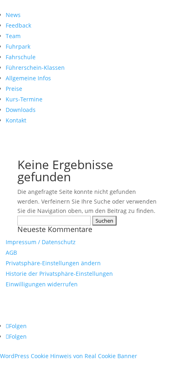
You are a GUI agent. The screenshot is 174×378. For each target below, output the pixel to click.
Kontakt (16, 120)
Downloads (21, 110)
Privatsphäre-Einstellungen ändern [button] (53, 263)
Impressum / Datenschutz (41, 242)
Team (13, 36)
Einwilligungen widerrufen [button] (42, 284)
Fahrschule (21, 57)
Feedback (18, 25)
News (13, 15)
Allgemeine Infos (28, 78)
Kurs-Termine (24, 99)
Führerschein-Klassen (35, 67)
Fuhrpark (18, 46)
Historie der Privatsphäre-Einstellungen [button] (59, 273)
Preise (14, 88)
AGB (11, 252)
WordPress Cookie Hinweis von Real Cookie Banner (68, 356)
